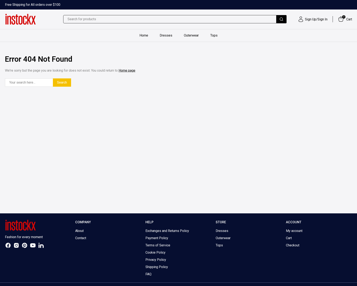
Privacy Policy (155, 260)
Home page (127, 70)
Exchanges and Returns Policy (167, 231)
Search (62, 82)
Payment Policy (156, 238)
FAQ (148, 274)
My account (294, 231)
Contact (80, 238)
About (79, 231)
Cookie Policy (155, 252)
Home (143, 35)
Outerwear (191, 35)
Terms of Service (157, 245)
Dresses (166, 35)
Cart (289, 238)
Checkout (292, 245)
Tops (214, 35)
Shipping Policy (156, 267)
